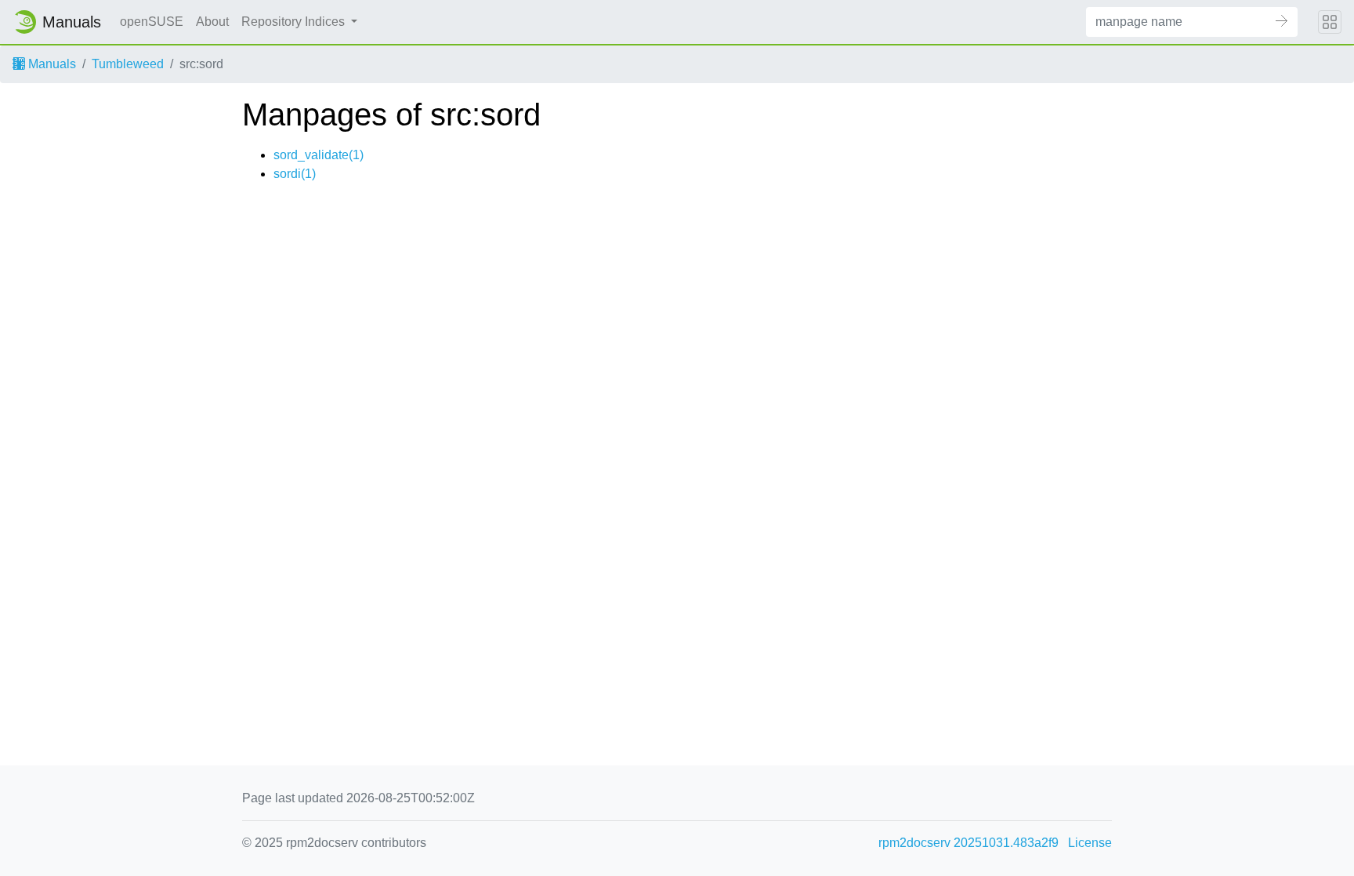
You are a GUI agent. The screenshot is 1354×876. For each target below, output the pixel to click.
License (1090, 842)
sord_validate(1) (318, 155)
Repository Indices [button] (294, 21)
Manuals (50, 64)
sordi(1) (294, 173)
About (212, 21)
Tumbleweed (128, 64)
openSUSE (151, 21)
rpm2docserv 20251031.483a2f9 (968, 842)
